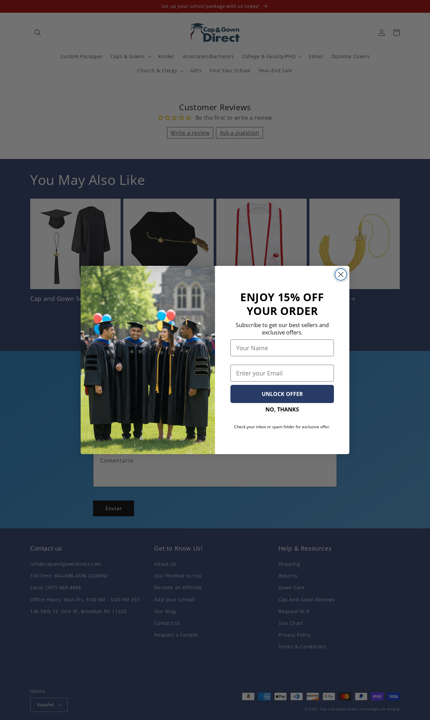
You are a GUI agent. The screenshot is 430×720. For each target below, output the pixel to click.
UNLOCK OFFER (282, 394)
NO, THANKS (282, 409)
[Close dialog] (341, 274)
